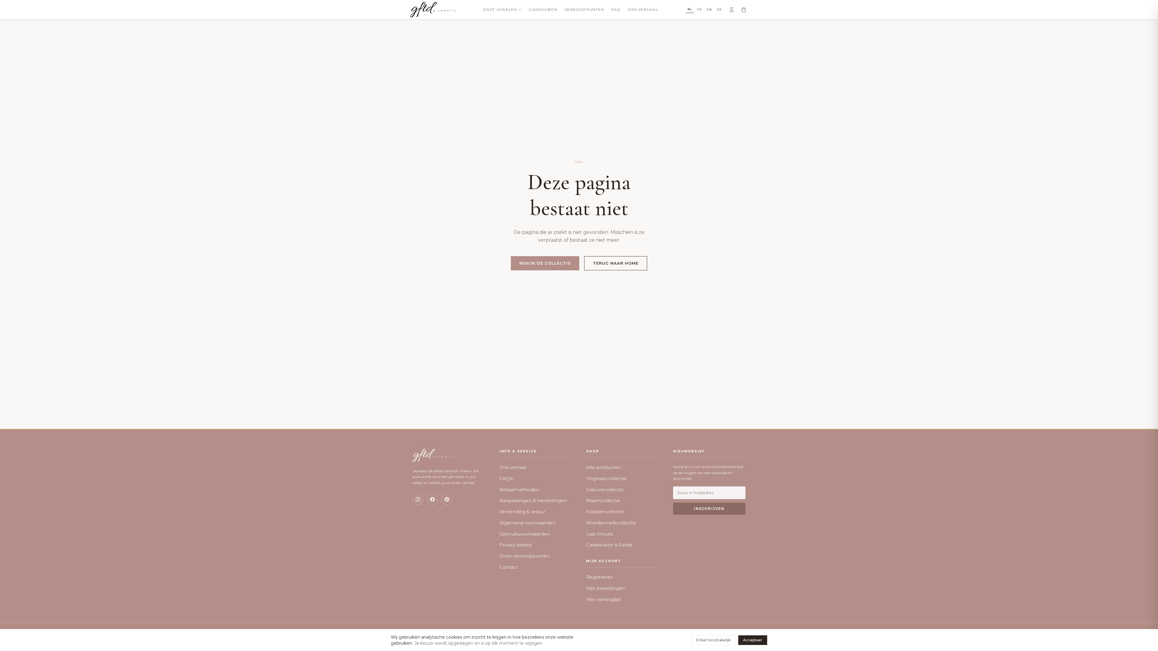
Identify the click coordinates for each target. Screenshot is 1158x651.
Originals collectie (606, 478)
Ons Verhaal (643, 9)
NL (690, 9)
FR (699, 9)
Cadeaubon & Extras (609, 545)
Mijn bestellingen (605, 588)
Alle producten (603, 467)
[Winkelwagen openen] (743, 9)
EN (709, 9)
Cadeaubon (543, 9)
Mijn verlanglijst (603, 599)
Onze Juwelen (500, 9)
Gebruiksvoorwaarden (524, 534)
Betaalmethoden (519, 489)
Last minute (599, 534)
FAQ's (506, 478)
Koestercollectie (605, 511)
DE (719, 9)
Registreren (599, 577)
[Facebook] (432, 499)
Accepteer (752, 640)
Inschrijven (709, 508)
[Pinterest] (446, 499)
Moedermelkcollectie (611, 523)
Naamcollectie (603, 500)
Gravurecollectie (605, 489)
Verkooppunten (584, 9)
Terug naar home (616, 263)
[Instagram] (418, 499)
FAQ (616, 9)
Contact (508, 567)
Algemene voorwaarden (527, 523)
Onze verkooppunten (524, 556)
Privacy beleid (515, 545)
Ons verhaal (513, 467)
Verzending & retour (522, 511)
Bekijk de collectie (545, 263)
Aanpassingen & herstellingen (533, 500)
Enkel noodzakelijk (713, 640)
